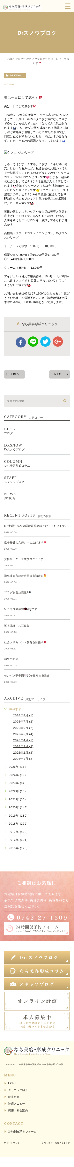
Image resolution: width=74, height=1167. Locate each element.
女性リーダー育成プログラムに (24, 559)
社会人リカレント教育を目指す (24, 642)
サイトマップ (13, 1143)
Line (33, 341)
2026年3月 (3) (23, 746)
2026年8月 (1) (23, 715)
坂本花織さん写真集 (17, 625)
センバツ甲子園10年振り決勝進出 (27, 675)
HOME (9, 59)
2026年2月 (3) (23, 752)
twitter (45, 341)
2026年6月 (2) (23, 727)
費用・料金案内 (18, 1110)
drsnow (15, 75)
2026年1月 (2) (23, 758)
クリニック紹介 (18, 1090)
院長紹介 (14, 1096)
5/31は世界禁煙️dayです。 (22, 609)
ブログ (19, 59)
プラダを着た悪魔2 (16, 592)
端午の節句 (11, 659)
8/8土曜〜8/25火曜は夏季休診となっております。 (36, 525)
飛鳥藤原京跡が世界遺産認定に (24, 575)
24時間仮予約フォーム (22, 1131)
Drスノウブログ (35, 59)
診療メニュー (16, 1103)
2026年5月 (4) (23, 733)
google (58, 341)
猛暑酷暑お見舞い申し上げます (24, 542)
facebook (21, 342)
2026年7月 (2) (23, 721)
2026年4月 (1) (23, 740)
